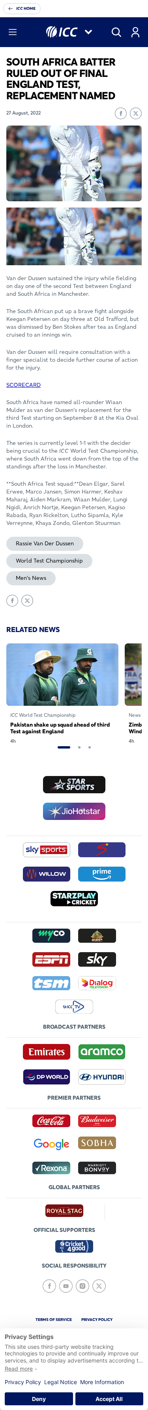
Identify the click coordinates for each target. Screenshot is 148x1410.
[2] (79, 747)
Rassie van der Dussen (45, 543)
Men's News (31, 577)
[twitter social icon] (99, 1286)
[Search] (116, 32)
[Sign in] (135, 32)
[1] (64, 747)
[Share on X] (136, 113)
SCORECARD (23, 384)
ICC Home (26, 8)
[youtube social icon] (66, 1286)
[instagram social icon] (82, 1286)
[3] (89, 747)
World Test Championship (49, 560)
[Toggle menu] (12, 32)
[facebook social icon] (49, 1286)
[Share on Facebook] (121, 113)
